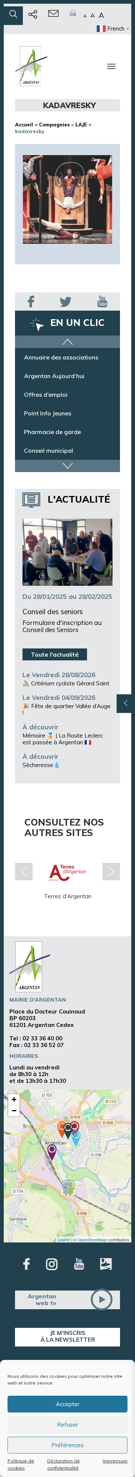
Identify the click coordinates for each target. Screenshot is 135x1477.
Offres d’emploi (46, 394)
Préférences (67, 1445)
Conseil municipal (48, 450)
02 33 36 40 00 (42, 1038)
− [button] (14, 1110)
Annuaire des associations (61, 357)
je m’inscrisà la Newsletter (67, 1336)
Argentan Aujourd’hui (54, 376)
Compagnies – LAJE (63, 125)
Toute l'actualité (55, 654)
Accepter (68, 1404)
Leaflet (64, 1239)
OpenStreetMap (92, 1239)
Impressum (115, 1461)
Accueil (24, 125)
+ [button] (14, 1099)
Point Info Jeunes (47, 413)
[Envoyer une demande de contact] (53, 15)
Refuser (67, 1424)
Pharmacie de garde (52, 432)
